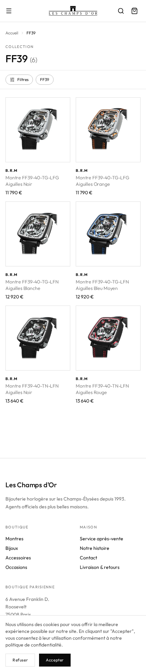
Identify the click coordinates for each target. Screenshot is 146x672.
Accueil (11, 32)
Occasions (16, 567)
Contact (88, 558)
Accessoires (18, 558)
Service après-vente (101, 539)
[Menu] (9, 11)
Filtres (23, 79)
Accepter (55, 659)
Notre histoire (94, 548)
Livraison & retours (100, 567)
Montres (14, 539)
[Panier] (134, 11)
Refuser (20, 659)
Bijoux (11, 548)
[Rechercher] (121, 11)
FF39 (44, 79)
